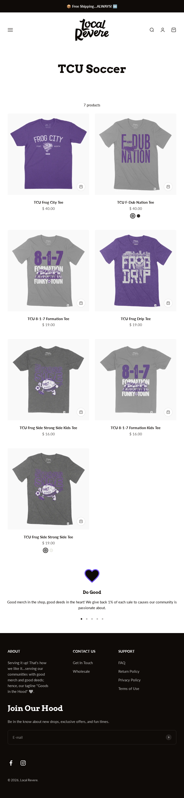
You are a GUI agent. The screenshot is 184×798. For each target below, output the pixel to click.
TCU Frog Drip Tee (136, 319)
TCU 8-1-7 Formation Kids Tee (136, 428)
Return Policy (128, 671)
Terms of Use (128, 688)
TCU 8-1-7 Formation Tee (48, 319)
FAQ (121, 663)
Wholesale (81, 671)
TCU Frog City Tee (48, 202)
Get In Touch (83, 663)
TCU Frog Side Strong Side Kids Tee (48, 428)
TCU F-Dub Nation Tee (135, 202)
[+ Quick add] (81, 186)
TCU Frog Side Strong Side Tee (48, 537)
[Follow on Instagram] (23, 763)
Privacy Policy (129, 680)
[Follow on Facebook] (11, 763)
